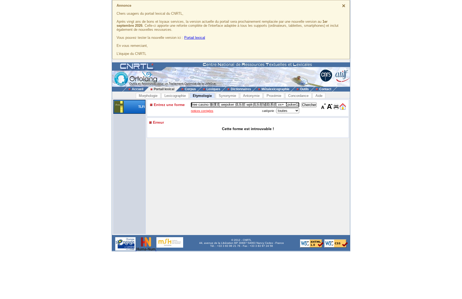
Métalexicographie (275, 89)
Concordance (298, 96)
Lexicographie (175, 96)
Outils (304, 89)
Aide (318, 96)
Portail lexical (194, 38)
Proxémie (274, 96)
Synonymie (227, 96)
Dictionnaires (241, 89)
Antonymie (251, 96)
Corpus (190, 89)
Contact (325, 89)
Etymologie (202, 96)
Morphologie (148, 96)
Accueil (137, 89)
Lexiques (213, 89)
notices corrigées (202, 110)
